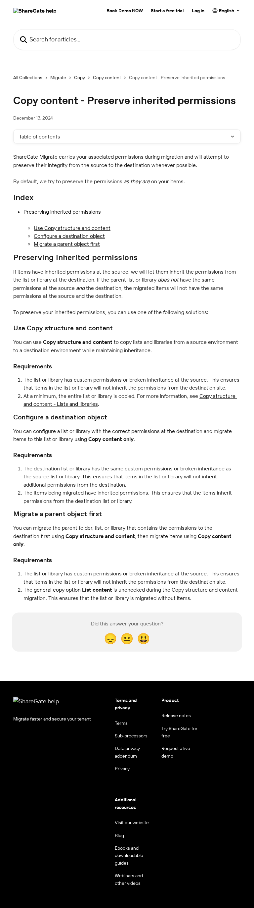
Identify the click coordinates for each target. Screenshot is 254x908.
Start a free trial (167, 10)
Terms (121, 723)
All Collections (27, 77)
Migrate (58, 77)
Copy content (107, 77)
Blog (119, 835)
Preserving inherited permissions (62, 211)
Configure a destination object (69, 236)
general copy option (57, 589)
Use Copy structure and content (72, 228)
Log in (198, 10)
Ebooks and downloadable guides (129, 855)
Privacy (122, 769)
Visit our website (132, 823)
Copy (79, 77)
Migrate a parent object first (67, 243)
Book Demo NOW (124, 10)
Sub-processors (131, 736)
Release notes (176, 716)
